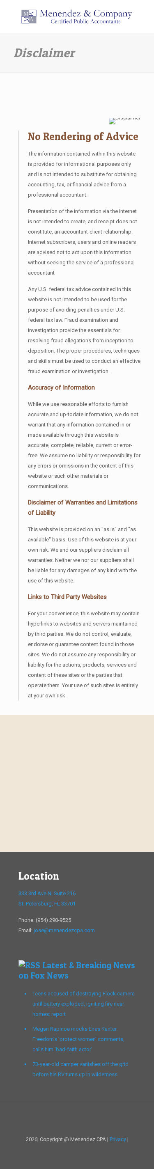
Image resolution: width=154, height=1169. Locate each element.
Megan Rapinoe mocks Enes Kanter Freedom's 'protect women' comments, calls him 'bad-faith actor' (78, 1039)
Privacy (118, 1139)
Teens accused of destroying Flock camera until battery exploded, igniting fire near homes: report (83, 1003)
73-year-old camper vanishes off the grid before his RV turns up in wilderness (80, 1069)
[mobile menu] (143, 16)
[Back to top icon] (77, 1118)
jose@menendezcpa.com (64, 930)
